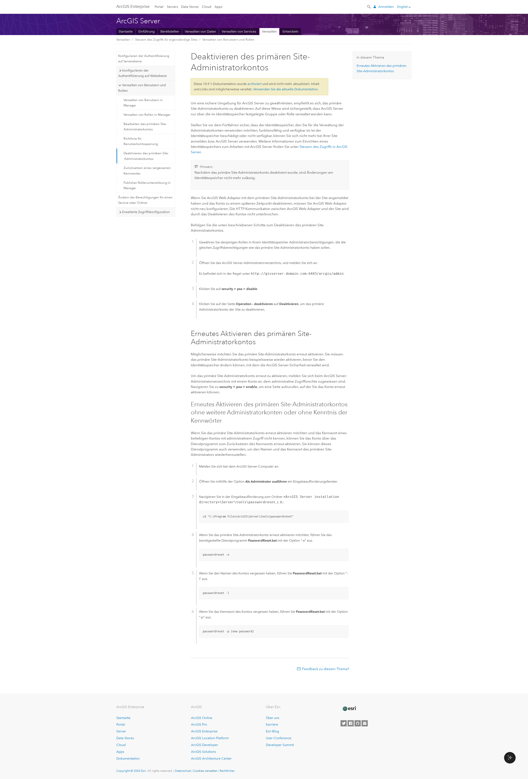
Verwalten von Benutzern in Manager (143, 102)
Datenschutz (183, 770)
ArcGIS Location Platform (210, 738)
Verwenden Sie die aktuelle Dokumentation (285, 89)
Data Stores (190, 7)
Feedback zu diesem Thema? (325, 669)
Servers (172, 7)
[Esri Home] (349, 709)
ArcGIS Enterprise (133, 6)
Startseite (126, 31)
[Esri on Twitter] (344, 723)
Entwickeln (290, 31)
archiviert (255, 84)
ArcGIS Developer (204, 745)
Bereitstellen (169, 31)
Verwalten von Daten (200, 31)
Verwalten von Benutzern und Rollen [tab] (142, 87)
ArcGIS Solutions (203, 752)
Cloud (206, 7)
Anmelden (386, 7)
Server (121, 731)
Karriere (272, 724)
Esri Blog (272, 731)
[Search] (369, 6)
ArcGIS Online (201, 718)
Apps (218, 7)
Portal (159, 7)
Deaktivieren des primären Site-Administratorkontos (146, 155)
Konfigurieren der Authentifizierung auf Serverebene (143, 58)
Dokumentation (128, 758)
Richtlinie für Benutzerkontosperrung (141, 141)
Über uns (272, 718)
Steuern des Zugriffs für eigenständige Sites (166, 39)
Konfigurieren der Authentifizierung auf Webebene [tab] (142, 73)
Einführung (146, 31)
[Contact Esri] (365, 723)
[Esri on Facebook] (351, 723)
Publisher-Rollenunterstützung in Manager (147, 185)
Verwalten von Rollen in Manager (147, 115)
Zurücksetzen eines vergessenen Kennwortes (147, 170)
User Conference (278, 738)
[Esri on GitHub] (358, 723)
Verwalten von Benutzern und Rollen (228, 39)
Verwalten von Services (239, 31)
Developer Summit (280, 745)
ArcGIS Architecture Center (211, 758)
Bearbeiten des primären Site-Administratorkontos (145, 126)
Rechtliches (227, 770)
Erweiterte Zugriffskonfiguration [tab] (146, 212)
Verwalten (269, 31)
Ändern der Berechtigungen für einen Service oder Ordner (145, 200)
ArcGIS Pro (199, 724)
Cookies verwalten (205, 770)
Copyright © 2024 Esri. (131, 770)
